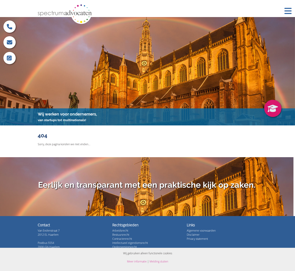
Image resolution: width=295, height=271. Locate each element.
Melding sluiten (159, 261)
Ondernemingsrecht (124, 247)
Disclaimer (193, 234)
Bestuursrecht (120, 234)
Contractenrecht (122, 238)
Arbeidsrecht (120, 230)
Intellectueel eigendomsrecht (130, 243)
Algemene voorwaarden (201, 230)
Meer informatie (137, 261)
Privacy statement (197, 238)
